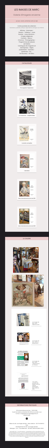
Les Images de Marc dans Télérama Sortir (35, 323)
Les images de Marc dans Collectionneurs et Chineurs (36, 363)
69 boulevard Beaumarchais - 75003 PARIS (26, 410)
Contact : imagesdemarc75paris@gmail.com (27, 413)
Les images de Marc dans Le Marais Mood (35, 342)
